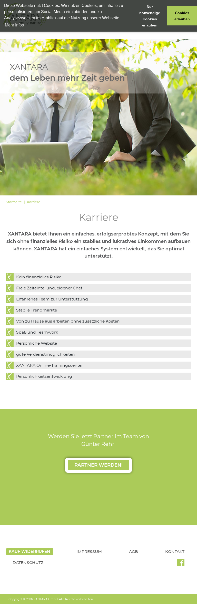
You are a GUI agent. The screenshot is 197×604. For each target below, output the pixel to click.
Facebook (181, 564)
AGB (133, 551)
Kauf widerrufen (29, 551)
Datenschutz (28, 562)
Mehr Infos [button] (14, 25)
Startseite (14, 202)
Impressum (89, 551)
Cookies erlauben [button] (182, 16)
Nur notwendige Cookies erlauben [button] (149, 16)
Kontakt (174, 551)
